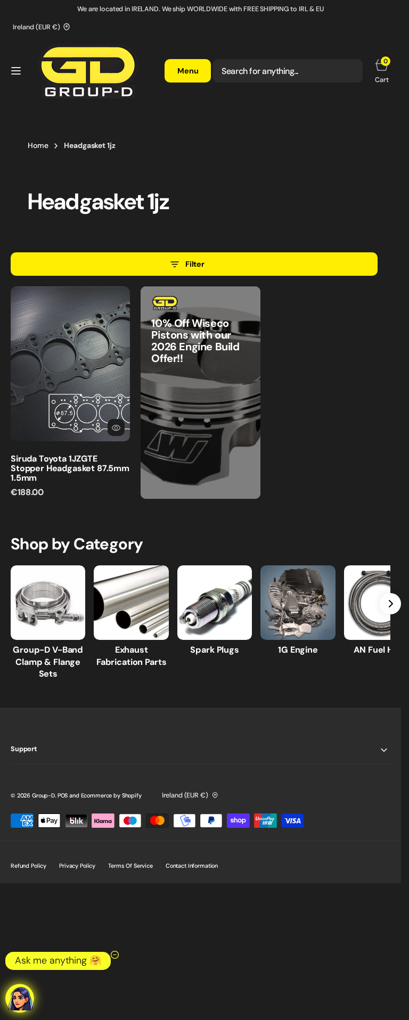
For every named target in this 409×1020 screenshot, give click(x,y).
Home (38, 145)
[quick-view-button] (116, 427)
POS (63, 795)
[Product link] (70, 364)
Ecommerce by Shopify (111, 795)
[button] (16, 71)
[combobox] (288, 71)
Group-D (43, 795)
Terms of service (130, 865)
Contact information (192, 865)
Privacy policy (77, 865)
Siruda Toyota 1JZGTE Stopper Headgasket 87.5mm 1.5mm (70, 468)
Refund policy (28, 865)
